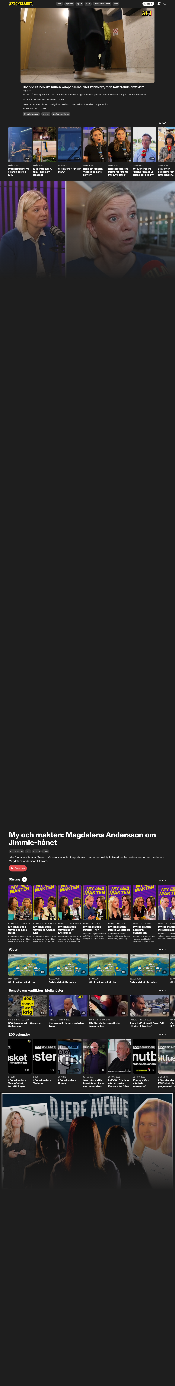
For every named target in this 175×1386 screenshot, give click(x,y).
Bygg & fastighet (31, 114)
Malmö (46, 114)
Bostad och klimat (60, 114)
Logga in (148, 4)
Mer (116, 4)
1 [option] (24, 879)
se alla (162, 123)
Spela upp (20, 868)
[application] (87, 45)
